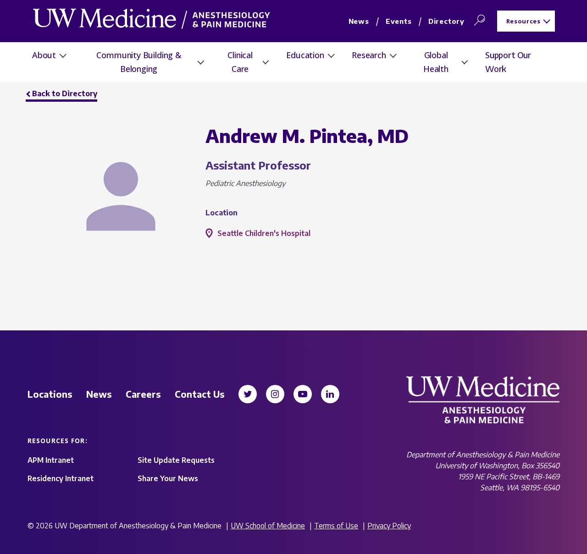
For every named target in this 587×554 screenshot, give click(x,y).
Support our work (508, 61)
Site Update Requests (176, 460)
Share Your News (168, 478)
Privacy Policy (389, 525)
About (44, 54)
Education (305, 54)
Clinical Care (240, 61)
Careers (143, 394)
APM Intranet (51, 460)
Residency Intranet (61, 478)
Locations (50, 394)
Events (399, 21)
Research (369, 54)
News (359, 21)
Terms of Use (336, 525)
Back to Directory (64, 93)
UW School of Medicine (268, 525)
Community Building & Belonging (138, 61)
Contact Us (200, 394)
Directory (446, 21)
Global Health (436, 61)
